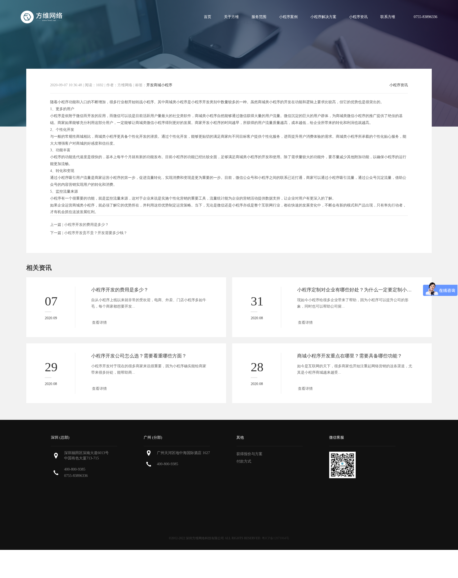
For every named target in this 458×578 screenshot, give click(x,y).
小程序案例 (288, 17)
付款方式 (243, 461)
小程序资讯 (358, 17)
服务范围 (259, 17)
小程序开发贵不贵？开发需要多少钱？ (95, 233)
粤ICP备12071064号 (275, 538)
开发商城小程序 (159, 85)
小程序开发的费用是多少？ (86, 225)
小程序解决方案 (323, 17)
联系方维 (387, 17)
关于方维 (231, 17)
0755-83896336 (76, 476)
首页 (207, 17)
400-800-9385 (74, 469)
